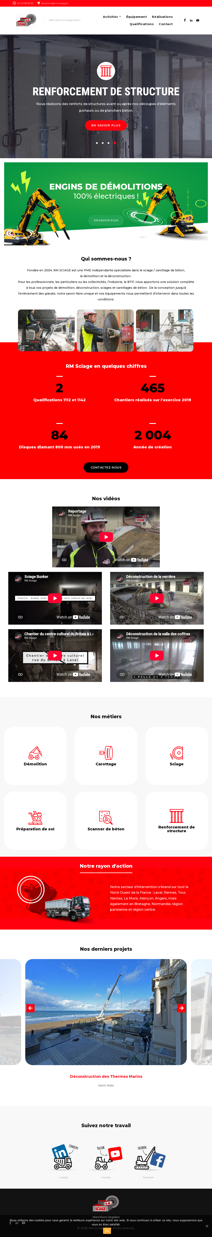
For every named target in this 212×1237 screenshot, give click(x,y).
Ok (107, 1230)
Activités (110, 17)
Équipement (136, 17)
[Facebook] (184, 20)
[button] (106, 467)
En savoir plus (106, 125)
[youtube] (197, 20)
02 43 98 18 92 (25, 3)
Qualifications (142, 24)
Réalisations (162, 17)
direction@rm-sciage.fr (55, 3)
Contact (166, 24)
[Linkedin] (191, 20)
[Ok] (207, 1226)
